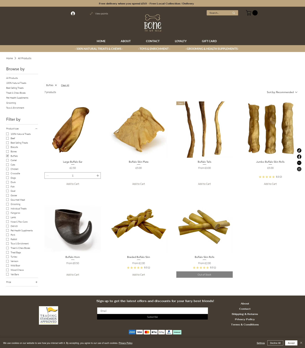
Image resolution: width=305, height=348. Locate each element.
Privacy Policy (245, 319)
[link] (270, 177)
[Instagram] (299, 169)
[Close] (301, 342)
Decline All (275, 343)
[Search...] (233, 12)
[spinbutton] (72, 175)
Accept (291, 343)
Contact (245, 308)
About (245, 303)
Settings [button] (261, 343)
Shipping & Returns (245, 314)
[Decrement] (47, 175)
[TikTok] (299, 150)
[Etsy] (299, 163)
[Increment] (98, 175)
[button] (252, 12)
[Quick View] (72, 129)
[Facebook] (299, 157)
